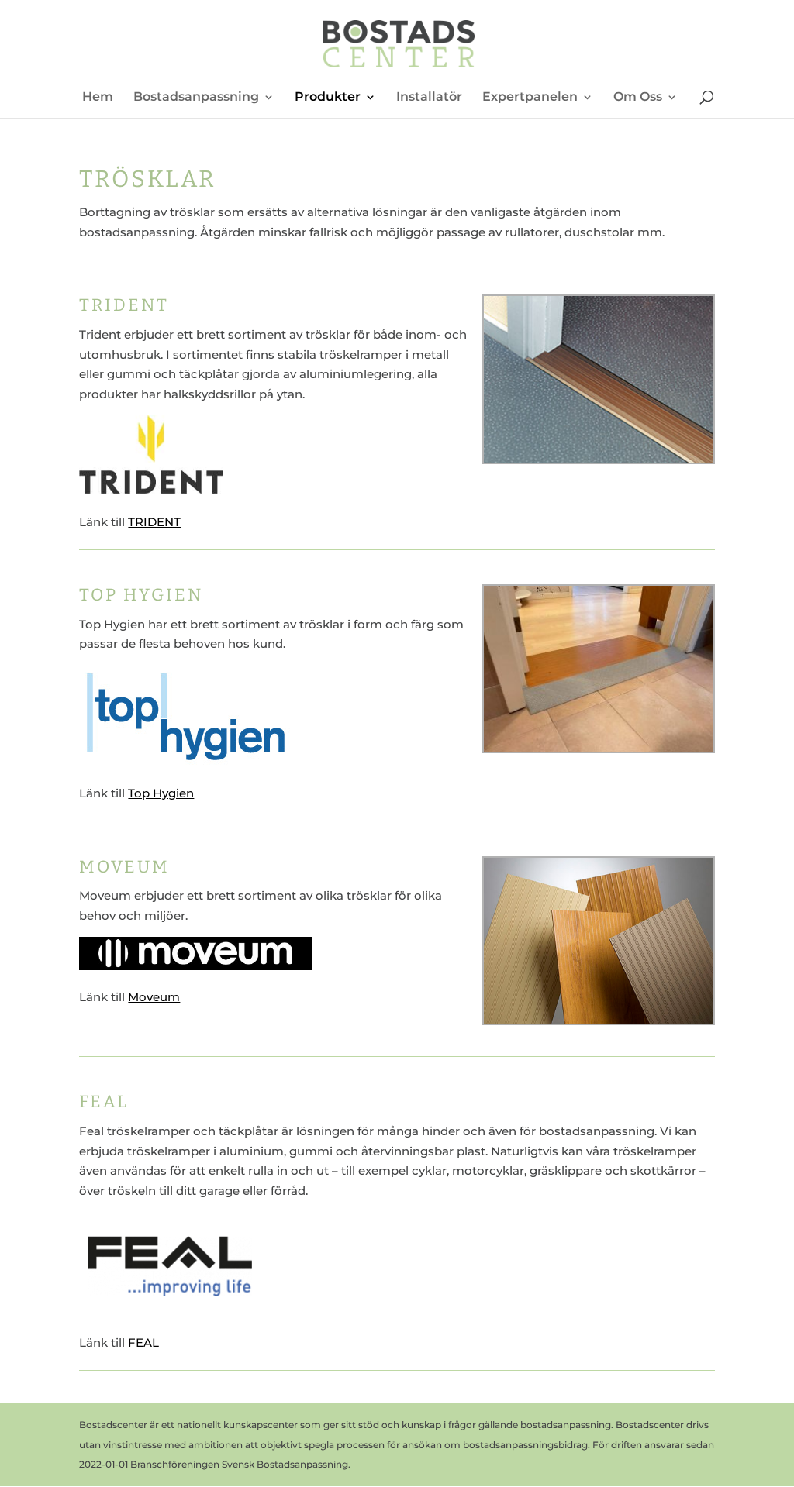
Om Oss (637, 97)
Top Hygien (161, 793)
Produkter (328, 97)
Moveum (154, 997)
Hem (97, 97)
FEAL (143, 1342)
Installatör (429, 97)
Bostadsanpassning (196, 97)
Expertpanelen (530, 97)
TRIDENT (154, 522)
